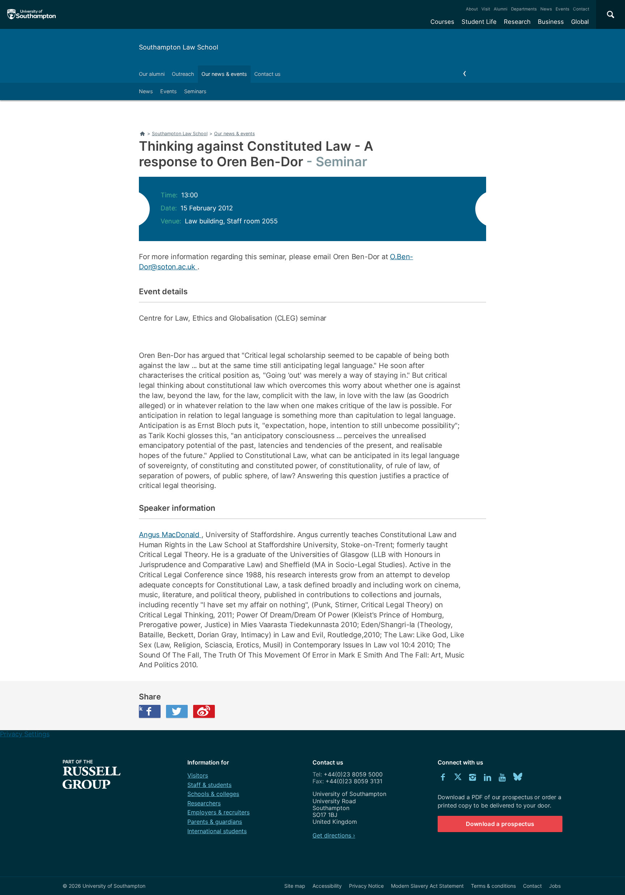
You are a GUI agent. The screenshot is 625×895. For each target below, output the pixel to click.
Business (551, 21)
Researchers (204, 803)
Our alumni (152, 74)
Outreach (183, 74)
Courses (442, 21)
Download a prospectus (500, 823)
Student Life (479, 21)
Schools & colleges (213, 793)
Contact (581, 9)
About (472, 9)
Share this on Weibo (204, 711)
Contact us (267, 74)
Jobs (555, 886)
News (546, 9)
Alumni (500, 9)
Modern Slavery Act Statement (427, 886)
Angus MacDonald (170, 534)
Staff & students (209, 784)
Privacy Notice (366, 886)
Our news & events (224, 74)
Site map (294, 886)
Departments (524, 9)
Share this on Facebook (141, 708)
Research (517, 21)
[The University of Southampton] (31, 14)
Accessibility (327, 886)
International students (217, 831)
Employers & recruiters (218, 812)
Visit (485, 9)
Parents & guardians (214, 821)
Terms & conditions (493, 886)
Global (580, 21)
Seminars (195, 91)
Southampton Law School (178, 47)
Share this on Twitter (177, 711)
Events (562, 9)
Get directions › (333, 835)
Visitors (197, 775)
